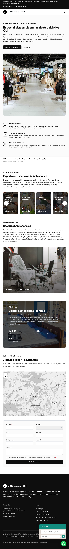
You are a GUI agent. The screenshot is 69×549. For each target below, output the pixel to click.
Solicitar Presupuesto (11, 47)
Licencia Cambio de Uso (42, 199)
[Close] (64, 526)
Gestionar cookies (21, 6)
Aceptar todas (7, 6)
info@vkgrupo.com (9, 516)
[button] (64, 203)
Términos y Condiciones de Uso (45, 457)
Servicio (38, 424)
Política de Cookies (42, 512)
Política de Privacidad (26, 457)
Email (8, 432)
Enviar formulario (34, 462)
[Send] (63, 536)
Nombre (9, 424)
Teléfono (39, 432)
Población (39, 440)
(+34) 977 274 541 (9, 514)
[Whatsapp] (63, 543)
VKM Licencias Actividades (18, 12)
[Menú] (65, 12)
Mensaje (9, 447)
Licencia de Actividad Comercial (9, 199)
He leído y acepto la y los (32, 457)
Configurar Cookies (42, 520)
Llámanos (27, 47)
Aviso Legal (39, 509)
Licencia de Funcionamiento (27, 198)
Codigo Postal (10, 440)
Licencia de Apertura (58, 198)
